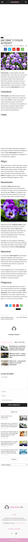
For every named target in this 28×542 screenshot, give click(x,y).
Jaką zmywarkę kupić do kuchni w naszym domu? (7, 318)
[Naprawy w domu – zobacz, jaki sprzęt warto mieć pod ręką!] (5, 355)
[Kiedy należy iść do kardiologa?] (23, 418)
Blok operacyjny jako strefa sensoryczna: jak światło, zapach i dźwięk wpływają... (9, 451)
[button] (26, 2)
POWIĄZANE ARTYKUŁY (7, 342)
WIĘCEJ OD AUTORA (19, 342)
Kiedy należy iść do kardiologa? (6, 416)
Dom (2, 37)
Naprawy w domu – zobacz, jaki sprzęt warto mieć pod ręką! (17, 355)
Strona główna (4, 35)
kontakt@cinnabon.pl (19, 523)
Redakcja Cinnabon (8, 45)
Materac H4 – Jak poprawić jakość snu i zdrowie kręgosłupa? (17, 362)
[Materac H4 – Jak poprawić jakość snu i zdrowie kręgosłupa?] (5, 363)
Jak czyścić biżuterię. (21, 317)
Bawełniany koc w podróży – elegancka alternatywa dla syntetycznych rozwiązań (17, 348)
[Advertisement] (14, 19)
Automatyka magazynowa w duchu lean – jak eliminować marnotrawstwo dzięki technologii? (9, 434)
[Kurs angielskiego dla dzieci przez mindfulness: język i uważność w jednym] (23, 443)
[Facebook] (11, 533)
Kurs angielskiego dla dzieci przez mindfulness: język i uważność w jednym (9, 443)
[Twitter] (16, 533)
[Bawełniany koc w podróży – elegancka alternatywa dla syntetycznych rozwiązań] (5, 348)
